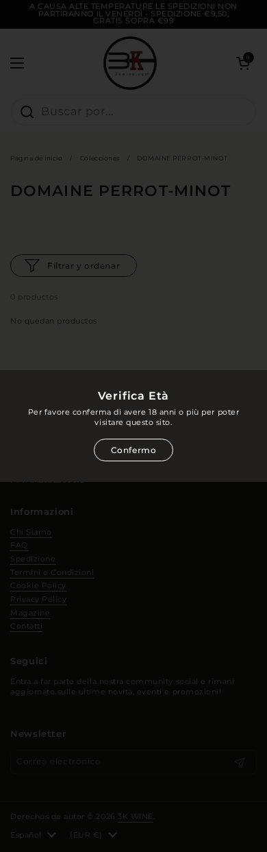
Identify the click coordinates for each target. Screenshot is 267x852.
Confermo (134, 450)
